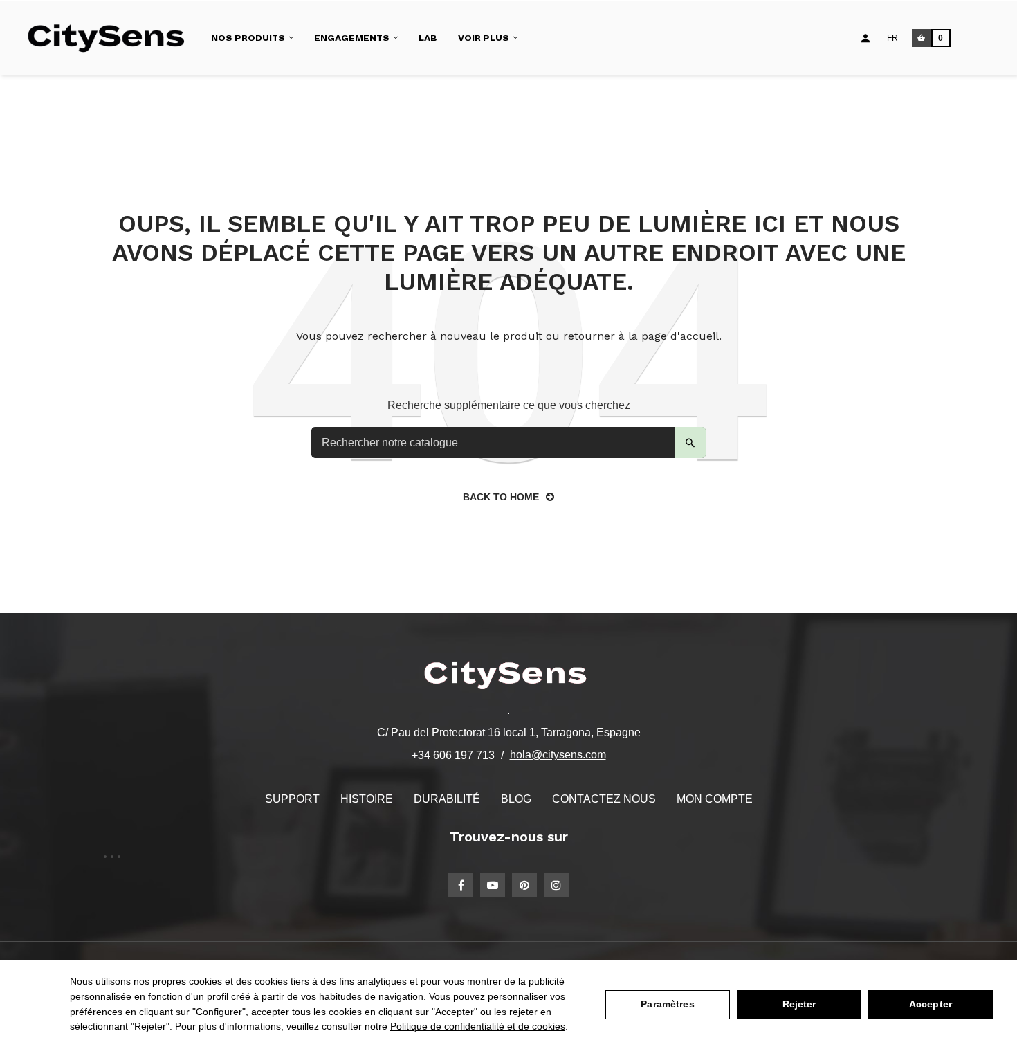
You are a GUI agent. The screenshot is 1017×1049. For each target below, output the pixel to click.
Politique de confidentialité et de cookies (477, 1026)
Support (292, 799)
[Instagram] (556, 885)
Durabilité (447, 799)
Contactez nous (604, 799)
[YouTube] (492, 885)
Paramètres (667, 1004)
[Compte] (865, 38)
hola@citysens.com (558, 754)
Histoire (366, 799)
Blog (516, 799)
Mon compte (715, 799)
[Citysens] (112, 38)
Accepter (930, 1004)
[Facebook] (460, 885)
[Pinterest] (524, 885)
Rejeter (799, 1004)
